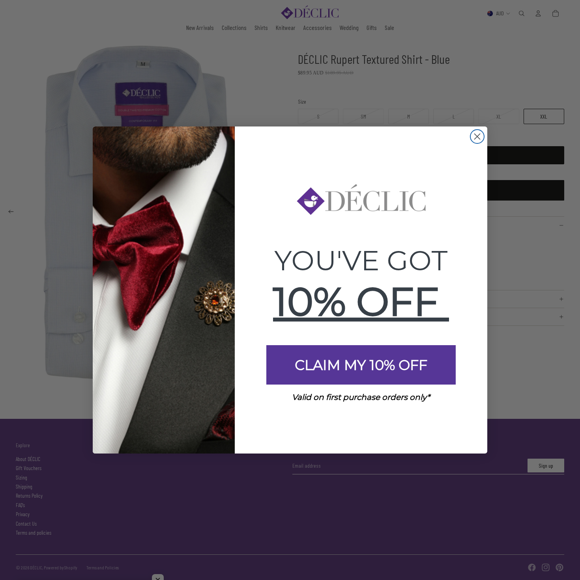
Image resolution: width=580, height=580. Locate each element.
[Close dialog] (477, 136)
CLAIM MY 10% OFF (361, 365)
